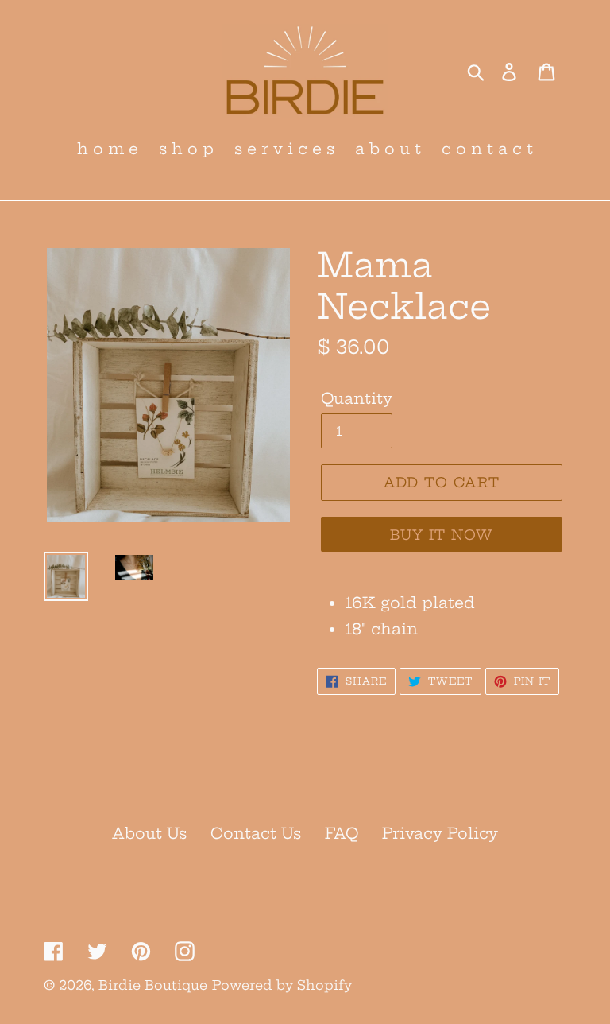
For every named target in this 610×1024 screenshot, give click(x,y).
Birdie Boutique (152, 985)
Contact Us (255, 833)
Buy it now (442, 534)
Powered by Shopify (282, 985)
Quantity (356, 398)
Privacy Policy (440, 833)
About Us (149, 833)
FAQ (341, 833)
